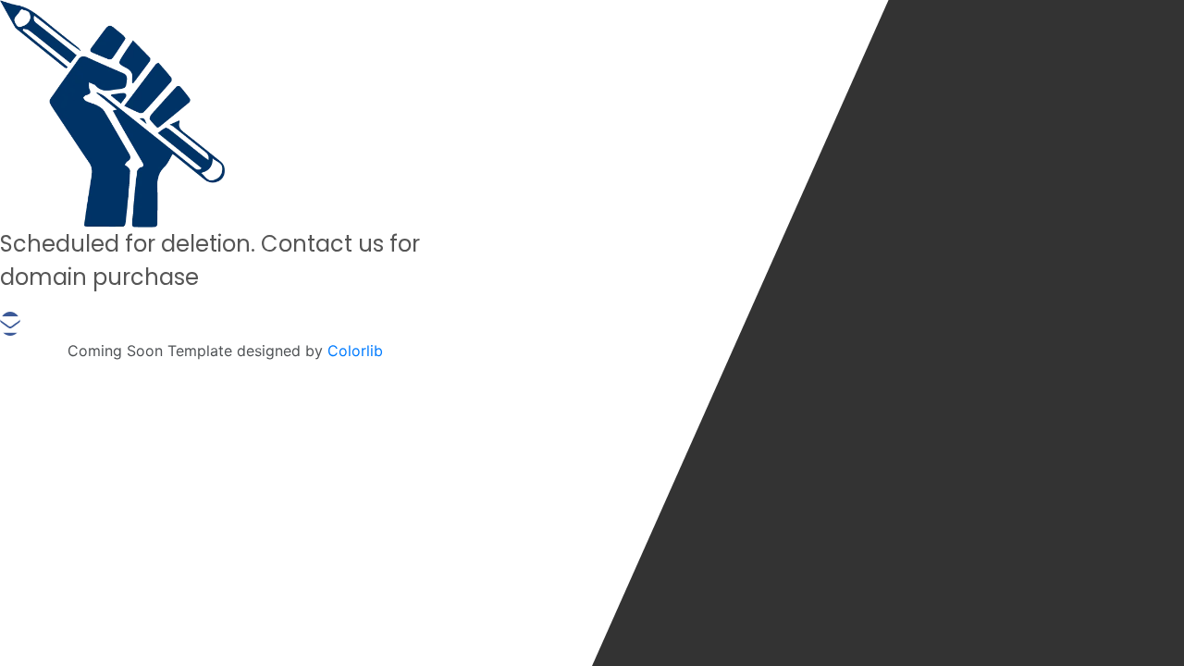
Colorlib (355, 350)
